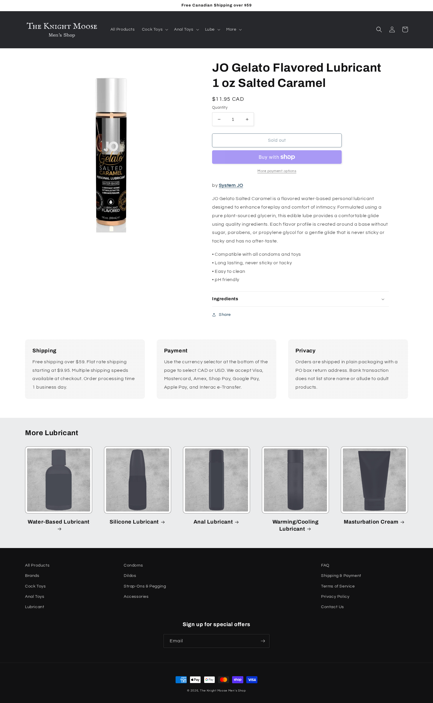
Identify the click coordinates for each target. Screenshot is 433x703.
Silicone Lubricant (134, 522)
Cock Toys (35, 586)
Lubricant (34, 607)
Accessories (136, 597)
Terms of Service (338, 586)
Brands (32, 576)
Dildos (130, 576)
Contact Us (332, 607)
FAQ (325, 565)
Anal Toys (34, 597)
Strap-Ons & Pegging (145, 586)
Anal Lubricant (213, 522)
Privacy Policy (335, 597)
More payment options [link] (276, 171)
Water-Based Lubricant (59, 522)
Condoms (133, 565)
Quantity (219, 107)
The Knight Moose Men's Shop (223, 690)
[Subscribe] (262, 641)
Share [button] (225, 315)
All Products (37, 565)
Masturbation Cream (371, 522)
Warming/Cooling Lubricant (295, 525)
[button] (154, 29)
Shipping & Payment (341, 576)
